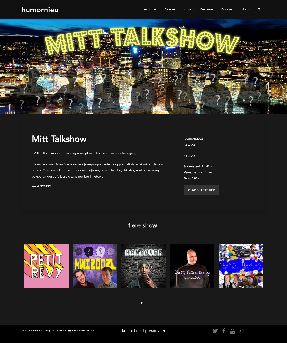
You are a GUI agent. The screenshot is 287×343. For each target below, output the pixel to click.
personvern (155, 330)
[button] (201, 190)
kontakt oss (132, 330)
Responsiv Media (83, 330)
